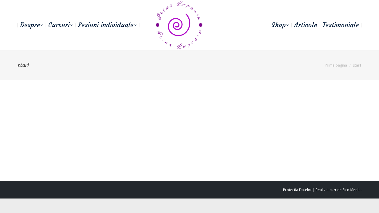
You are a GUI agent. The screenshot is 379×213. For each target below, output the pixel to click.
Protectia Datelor (297, 189)
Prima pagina (336, 65)
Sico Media (352, 189)
